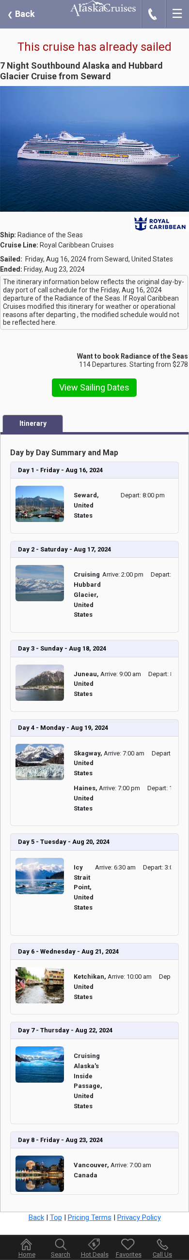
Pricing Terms (89, 1217)
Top (56, 1217)
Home (26, 1254)
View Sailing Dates (94, 387)
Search (60, 1254)
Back (21, 14)
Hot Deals (95, 1254)
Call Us (162, 1254)
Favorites (129, 1254)
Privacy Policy (139, 1217)
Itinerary (33, 423)
